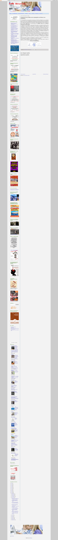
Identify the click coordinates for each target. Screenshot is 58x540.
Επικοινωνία (36, 13)
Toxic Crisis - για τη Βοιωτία (14, 441)
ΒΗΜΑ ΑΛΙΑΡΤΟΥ (13, 453)
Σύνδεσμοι (33, 13)
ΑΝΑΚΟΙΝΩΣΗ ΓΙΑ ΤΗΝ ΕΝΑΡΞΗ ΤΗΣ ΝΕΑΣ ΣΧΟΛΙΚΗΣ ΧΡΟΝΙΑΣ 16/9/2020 (15, 34)
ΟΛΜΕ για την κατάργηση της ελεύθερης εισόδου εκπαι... (15, 511)
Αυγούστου (13, 497)
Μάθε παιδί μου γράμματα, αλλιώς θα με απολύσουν (15, 328)
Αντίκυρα (12, 411)
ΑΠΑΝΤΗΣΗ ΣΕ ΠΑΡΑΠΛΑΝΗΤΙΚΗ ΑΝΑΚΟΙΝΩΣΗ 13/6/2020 (15, 38)
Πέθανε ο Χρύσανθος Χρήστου (16, 418)
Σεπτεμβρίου (13, 496)
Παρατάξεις (26, 13)
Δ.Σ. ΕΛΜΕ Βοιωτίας (14, 13)
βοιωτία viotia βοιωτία (13, 400)
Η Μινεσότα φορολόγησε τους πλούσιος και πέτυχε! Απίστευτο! (16, 436)
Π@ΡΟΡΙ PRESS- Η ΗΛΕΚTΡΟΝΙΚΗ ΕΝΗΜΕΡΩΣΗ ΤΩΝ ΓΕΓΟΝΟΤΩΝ (14, 459)
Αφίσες (30, 13)
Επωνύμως (40, 13)
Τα (11, 342)
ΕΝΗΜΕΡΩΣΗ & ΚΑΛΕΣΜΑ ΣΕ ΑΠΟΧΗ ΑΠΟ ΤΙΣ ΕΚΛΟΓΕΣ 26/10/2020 (14, 29)
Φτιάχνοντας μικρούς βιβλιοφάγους (13, 327)
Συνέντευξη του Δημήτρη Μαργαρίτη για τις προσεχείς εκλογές (16, 413)
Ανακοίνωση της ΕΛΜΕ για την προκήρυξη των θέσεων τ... (15, 498)
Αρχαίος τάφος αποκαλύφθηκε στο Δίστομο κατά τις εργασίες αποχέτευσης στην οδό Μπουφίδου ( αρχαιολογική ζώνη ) (14, 357)
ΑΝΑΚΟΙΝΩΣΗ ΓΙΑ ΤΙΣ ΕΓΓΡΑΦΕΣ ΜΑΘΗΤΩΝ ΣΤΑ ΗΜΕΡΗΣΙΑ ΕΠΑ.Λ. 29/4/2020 (15, 43)
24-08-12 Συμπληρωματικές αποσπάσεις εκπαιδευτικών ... (15, 503)
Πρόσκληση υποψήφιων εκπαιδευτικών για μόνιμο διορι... (15, 501)
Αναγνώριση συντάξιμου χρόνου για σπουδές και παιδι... (15, 510)
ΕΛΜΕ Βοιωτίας (17, 4)
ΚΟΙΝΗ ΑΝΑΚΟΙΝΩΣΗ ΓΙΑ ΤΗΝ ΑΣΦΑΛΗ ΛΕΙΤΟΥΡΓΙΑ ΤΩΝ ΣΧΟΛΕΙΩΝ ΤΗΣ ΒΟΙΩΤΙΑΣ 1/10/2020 (14, 32)
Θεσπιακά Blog (13, 417)
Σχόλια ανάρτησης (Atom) (26, 75)
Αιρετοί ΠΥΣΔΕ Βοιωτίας (21, 13)
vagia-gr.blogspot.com (14, 391)
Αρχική (10, 13)
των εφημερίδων (15, 342)
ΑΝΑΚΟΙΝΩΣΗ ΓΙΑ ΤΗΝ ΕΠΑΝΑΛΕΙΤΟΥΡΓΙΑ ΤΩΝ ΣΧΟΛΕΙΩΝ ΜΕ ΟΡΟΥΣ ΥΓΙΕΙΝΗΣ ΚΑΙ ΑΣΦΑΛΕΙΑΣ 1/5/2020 (15, 40)
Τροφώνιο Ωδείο (13, 360)
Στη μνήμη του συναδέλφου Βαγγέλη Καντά (15, 504)
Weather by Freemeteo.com (12, 463)
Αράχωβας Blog (13, 443)
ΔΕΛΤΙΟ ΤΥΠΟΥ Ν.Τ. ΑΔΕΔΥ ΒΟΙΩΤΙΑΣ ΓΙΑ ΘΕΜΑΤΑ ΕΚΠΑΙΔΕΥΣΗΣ (14, 23)
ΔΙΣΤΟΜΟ (12, 354)
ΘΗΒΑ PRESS (13, 388)
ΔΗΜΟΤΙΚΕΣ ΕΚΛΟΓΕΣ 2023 (14, 389)
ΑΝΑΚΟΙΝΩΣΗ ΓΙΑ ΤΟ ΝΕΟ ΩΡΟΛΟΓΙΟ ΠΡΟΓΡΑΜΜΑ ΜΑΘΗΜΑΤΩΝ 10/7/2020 (14, 36)
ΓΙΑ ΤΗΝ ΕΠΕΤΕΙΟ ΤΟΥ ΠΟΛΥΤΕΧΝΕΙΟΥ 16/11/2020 (14, 26)
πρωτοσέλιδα (13, 342)
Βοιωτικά (12, 434)
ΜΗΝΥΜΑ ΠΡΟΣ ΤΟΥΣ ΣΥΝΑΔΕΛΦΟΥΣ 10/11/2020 (14, 27)
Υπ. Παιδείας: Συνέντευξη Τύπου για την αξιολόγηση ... (15, 508)
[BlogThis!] (33, 49)
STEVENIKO (12, 447)
